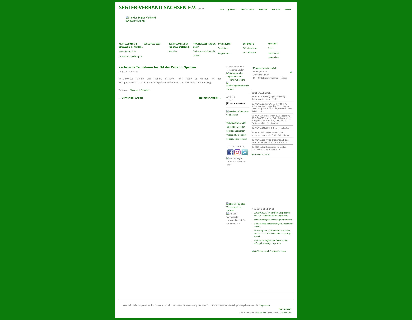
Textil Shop (223, 48)
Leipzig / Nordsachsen (236, 139)
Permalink (145, 90)
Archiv (270, 48)
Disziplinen (247, 9)
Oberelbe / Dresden (235, 127)
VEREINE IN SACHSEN (236, 123)
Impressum (265, 305)
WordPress (261, 313)
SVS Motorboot (250, 48)
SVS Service (224, 44)
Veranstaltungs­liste (127, 51)
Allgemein (134, 90)
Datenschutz (273, 57)
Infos (287, 9)
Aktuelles (173, 51)
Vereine (263, 9)
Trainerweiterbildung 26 (204, 51)
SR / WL (196, 55)
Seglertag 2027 (152, 44)
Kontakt (273, 44)
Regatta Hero (224, 53)
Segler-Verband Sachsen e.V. (157, 8)
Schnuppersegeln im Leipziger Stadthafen (273, 219)
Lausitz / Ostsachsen (235, 131)
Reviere (276, 9)
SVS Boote (248, 44)
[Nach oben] (285, 309)
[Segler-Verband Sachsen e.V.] (206, 26)
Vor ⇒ (267, 154)
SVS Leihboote (249, 52)
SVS (222, 9)
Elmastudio (286, 313)
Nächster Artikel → (210, 98)
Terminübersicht (237, 80)
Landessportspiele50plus (130, 56)
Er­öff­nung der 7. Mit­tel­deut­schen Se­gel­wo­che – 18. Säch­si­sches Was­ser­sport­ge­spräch (273, 233)
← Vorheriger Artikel (131, 98)
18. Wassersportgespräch (264, 68)
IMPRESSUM (273, 53)
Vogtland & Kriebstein (236, 135)
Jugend (232, 9)
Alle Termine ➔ (257, 154)
